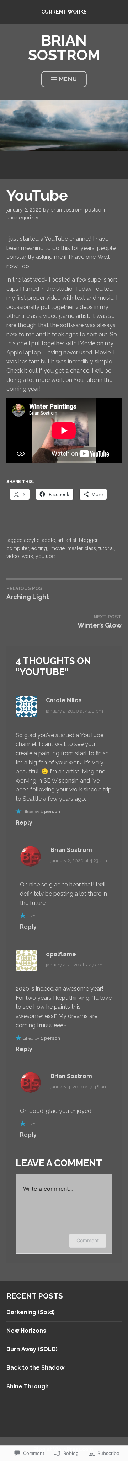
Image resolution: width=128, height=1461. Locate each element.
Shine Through (27, 1386)
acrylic (31, 540)
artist (71, 540)
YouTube (45, 556)
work (27, 556)
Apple (48, 540)
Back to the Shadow (35, 1367)
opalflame (61, 954)
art (60, 540)
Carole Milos (64, 700)
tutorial (106, 548)
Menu (68, 79)
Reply (24, 822)
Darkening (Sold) (30, 1312)
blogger (88, 540)
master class (81, 548)
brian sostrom (64, 48)
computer (17, 548)
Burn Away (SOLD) (32, 1349)
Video (12, 556)
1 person (50, 811)
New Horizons (26, 1330)
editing (39, 548)
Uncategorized (23, 217)
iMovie (57, 548)
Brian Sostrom (66, 210)
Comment (87, 1240)
